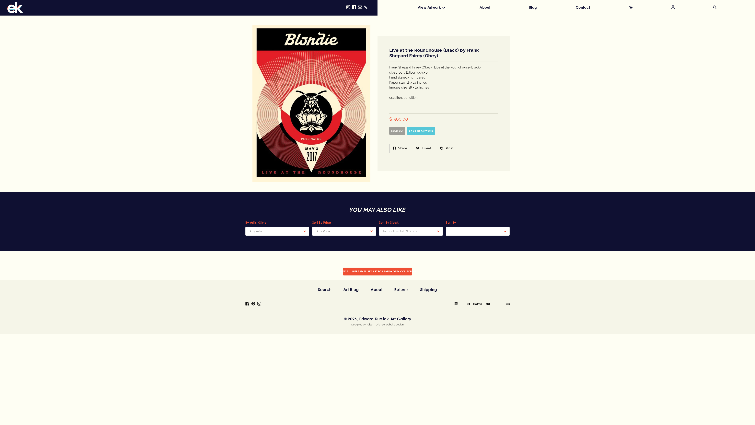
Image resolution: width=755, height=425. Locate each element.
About (485, 7)
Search (324, 289)
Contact (583, 7)
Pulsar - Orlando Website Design (385, 324)
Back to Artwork (421, 130)
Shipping (428, 289)
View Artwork (429, 7)
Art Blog (351, 289)
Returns (401, 289)
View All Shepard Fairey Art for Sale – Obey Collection (377, 271)
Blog (533, 7)
